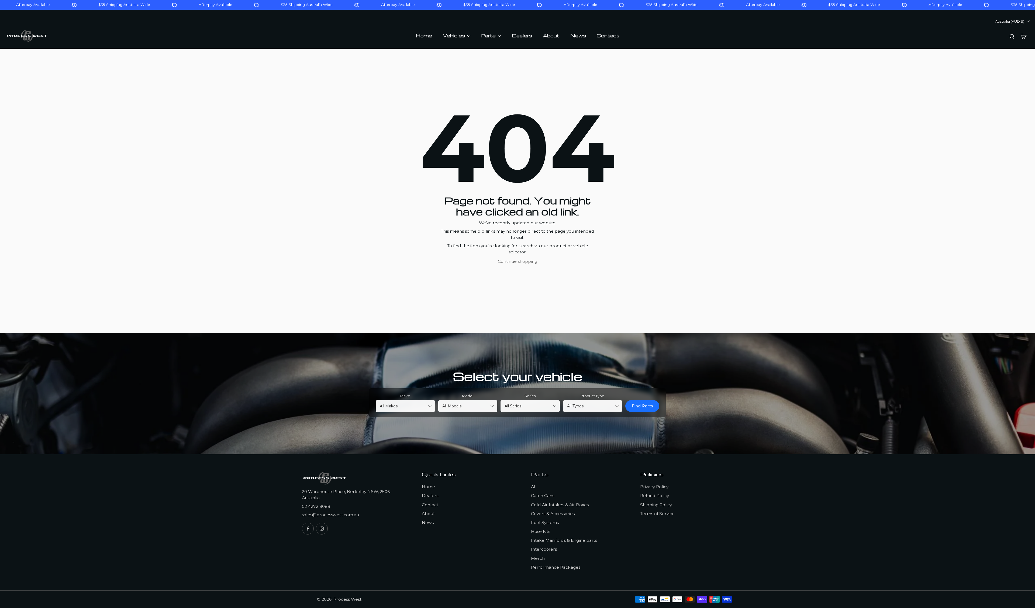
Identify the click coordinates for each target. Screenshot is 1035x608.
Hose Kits (540, 531)
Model (467, 396)
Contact (430, 504)
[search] (1012, 36)
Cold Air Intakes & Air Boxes (560, 504)
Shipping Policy (656, 504)
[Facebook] (308, 528)
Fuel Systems (545, 522)
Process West (347, 599)
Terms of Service (657, 513)
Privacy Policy (654, 486)
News (428, 522)
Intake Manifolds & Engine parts (564, 540)
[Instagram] (322, 528)
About (428, 513)
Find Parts (642, 405)
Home (428, 486)
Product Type (592, 396)
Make (405, 396)
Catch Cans (542, 495)
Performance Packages (555, 567)
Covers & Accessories (553, 513)
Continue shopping (517, 261)
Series (530, 396)
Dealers (430, 495)
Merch (538, 558)
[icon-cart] (1024, 36)
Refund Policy (654, 495)
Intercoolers (544, 549)
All (534, 486)
